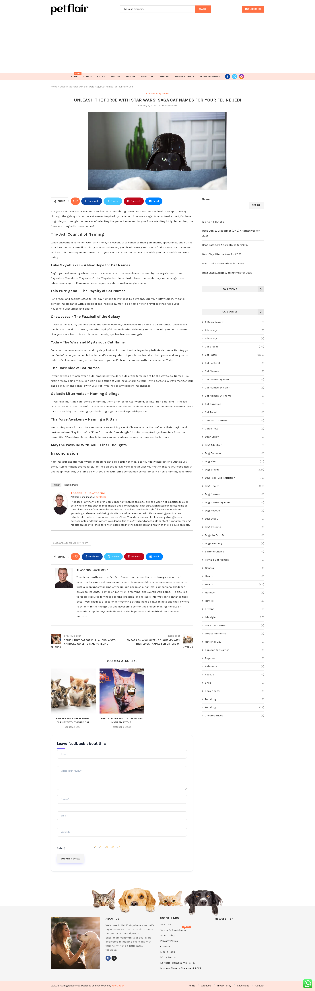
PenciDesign (118, 985)
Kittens (234, 609)
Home (74, 75)
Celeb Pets (234, 428)
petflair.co (101, 497)
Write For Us (168, 957)
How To (234, 600)
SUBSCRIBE (254, 9)
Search (206, 199)
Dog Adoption (234, 445)
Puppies (234, 658)
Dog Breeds (234, 469)
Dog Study (234, 518)
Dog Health (234, 486)
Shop (234, 682)
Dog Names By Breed (234, 502)
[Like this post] (76, 201)
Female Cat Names (234, 559)
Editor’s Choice (184, 76)
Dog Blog (234, 461)
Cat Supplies (234, 404)
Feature (115, 76)
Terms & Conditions (173, 930)
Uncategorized (234, 715)
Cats (100, 76)
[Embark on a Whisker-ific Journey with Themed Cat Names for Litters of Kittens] (73, 691)
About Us (166, 924)
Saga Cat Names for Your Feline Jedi (71, 543)
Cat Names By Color (234, 387)
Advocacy (234, 330)
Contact (165, 946)
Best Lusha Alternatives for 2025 (223, 263)
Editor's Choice (234, 551)
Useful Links (169, 918)
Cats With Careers (234, 420)
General (234, 568)
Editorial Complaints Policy (177, 962)
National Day (234, 641)
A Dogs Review (234, 322)
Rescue (234, 674)
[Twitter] (234, 76)
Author (56, 484)
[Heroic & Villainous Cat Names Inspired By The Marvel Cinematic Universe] (122, 691)
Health (234, 576)
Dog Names (234, 494)
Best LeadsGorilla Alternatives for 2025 (227, 272)
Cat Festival (234, 363)
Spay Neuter (234, 691)
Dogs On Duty (234, 543)
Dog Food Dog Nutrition (234, 477)
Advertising (167, 935)
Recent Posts (71, 484)
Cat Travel (234, 412)
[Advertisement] (157, 41)
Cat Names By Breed (234, 379)
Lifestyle (234, 617)
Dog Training (234, 527)
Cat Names (234, 371)
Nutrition (147, 76)
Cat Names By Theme (234, 395)
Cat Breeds (234, 346)
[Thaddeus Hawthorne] (60, 495)
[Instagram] (241, 76)
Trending (164, 76)
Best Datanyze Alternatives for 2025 (225, 245)
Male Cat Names (234, 625)
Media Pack (167, 952)
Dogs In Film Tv (234, 535)
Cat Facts (234, 354)
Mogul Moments (210, 76)
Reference (234, 666)
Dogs (86, 76)
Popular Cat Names (234, 650)
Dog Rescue (234, 510)
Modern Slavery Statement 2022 (180, 968)
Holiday (130, 76)
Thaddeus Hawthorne (88, 493)
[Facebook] (227, 76)
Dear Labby (234, 436)
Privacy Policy (169, 941)
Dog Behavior (234, 453)
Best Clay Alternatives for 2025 (222, 254)
